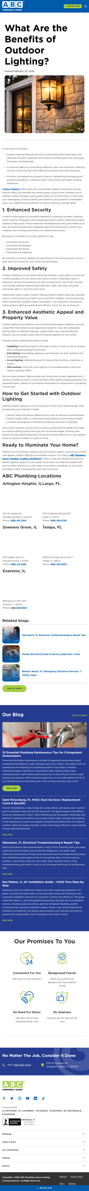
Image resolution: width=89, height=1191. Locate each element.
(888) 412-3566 (18, 564)
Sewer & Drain (9, 1142)
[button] (85, 6)
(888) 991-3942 (18, 521)
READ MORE (11, 788)
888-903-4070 (74, 6)
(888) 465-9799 (58, 521)
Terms (62, 1184)
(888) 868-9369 (18, 608)
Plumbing (6, 1134)
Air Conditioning (10, 1150)
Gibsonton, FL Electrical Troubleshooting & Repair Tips (54, 635)
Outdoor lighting (11, 189)
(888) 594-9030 (58, 564)
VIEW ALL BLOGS (14, 688)
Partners (63, 1177)
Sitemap (72, 1184)
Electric (6, 1166)
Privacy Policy (76, 1177)
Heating (6, 1158)
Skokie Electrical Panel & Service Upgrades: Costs (51, 654)
